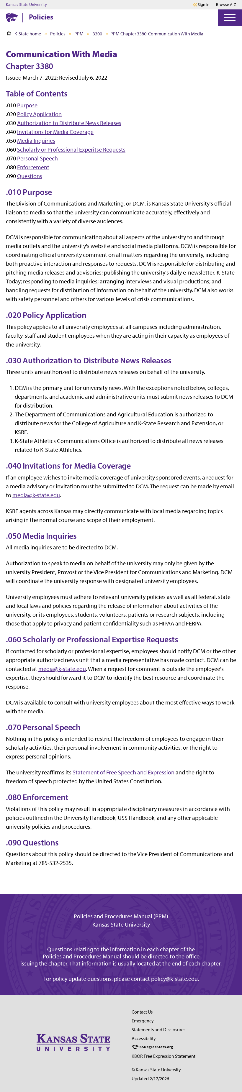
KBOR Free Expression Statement (163, 1056)
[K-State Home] (12, 17)
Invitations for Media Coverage (55, 131)
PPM (79, 34)
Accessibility (144, 1038)
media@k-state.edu (36, 495)
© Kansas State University (156, 1070)
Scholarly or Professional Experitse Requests (71, 149)
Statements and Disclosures (158, 1029)
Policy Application (39, 114)
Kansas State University (26, 4)
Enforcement (33, 167)
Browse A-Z (226, 4)
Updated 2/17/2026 (150, 1078)
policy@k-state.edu (174, 978)
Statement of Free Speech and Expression (123, 772)
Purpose (27, 105)
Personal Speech (37, 158)
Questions (29, 176)
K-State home (27, 34)
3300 (97, 34)
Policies (41, 16)
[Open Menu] (230, 17)
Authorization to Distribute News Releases (69, 123)
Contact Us (142, 1012)
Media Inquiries (36, 140)
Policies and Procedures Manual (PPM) (121, 916)
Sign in (204, 4)
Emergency (143, 1021)
